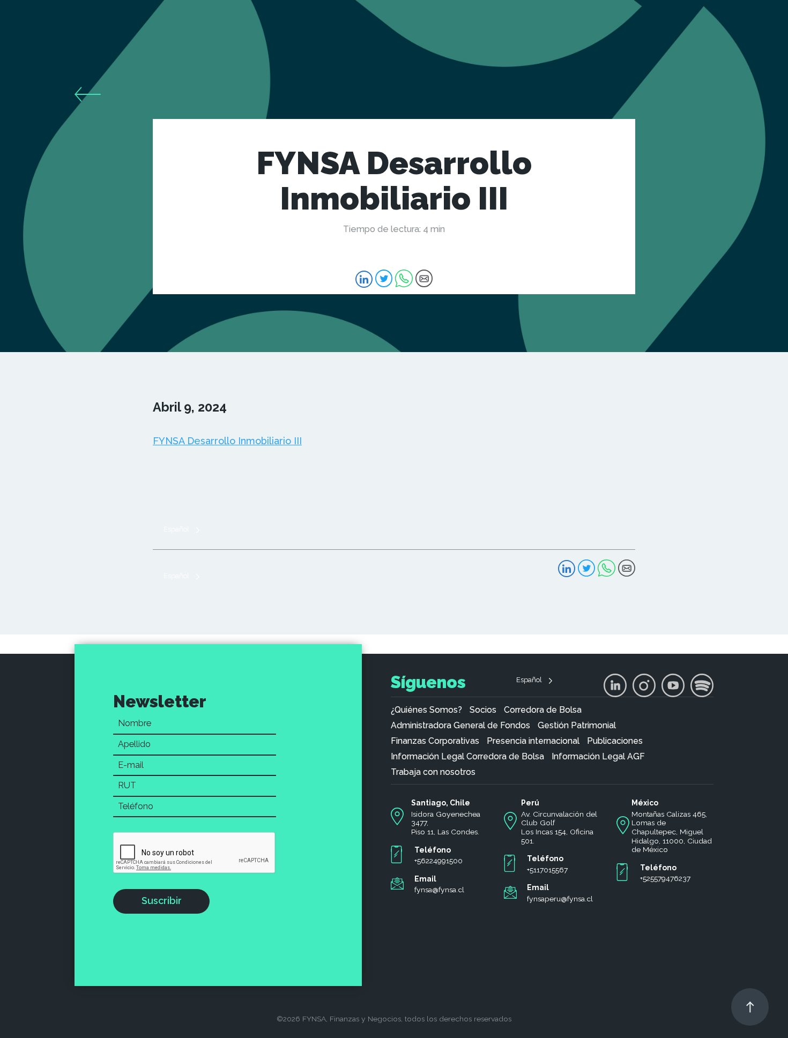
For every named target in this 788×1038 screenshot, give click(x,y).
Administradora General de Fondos (460, 725)
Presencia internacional (533, 741)
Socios (483, 710)
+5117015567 (547, 869)
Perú (530, 802)
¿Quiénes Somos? (426, 710)
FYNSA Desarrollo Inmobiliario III (227, 440)
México (644, 802)
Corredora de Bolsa (543, 710)
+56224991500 (438, 860)
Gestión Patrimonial (577, 725)
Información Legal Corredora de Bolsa (467, 756)
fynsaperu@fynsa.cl (560, 898)
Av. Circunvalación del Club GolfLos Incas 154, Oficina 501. (559, 827)
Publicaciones (615, 741)
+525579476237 (665, 878)
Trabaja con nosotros (433, 772)
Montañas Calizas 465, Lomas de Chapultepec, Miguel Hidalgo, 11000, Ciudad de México (671, 832)
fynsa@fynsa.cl (439, 889)
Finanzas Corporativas (435, 741)
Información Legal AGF (598, 756)
